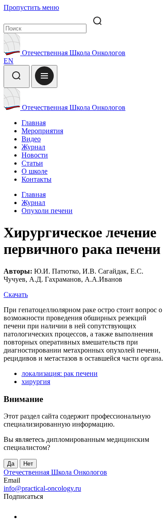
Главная (34, 123)
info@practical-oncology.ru (42, 488)
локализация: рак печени (60, 373)
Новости (35, 155)
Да (10, 463)
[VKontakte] (27, 516)
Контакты (37, 179)
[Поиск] (17, 76)
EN (8, 61)
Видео (31, 139)
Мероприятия (42, 131)
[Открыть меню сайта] (44, 76)
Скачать (16, 294)
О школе (34, 171)
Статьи (32, 163)
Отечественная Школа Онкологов (72, 53)
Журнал (33, 147)
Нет (28, 463)
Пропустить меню (31, 7)
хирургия (36, 381)
